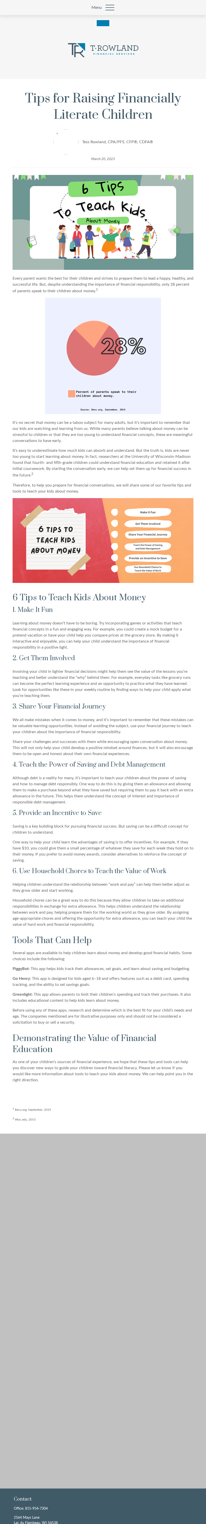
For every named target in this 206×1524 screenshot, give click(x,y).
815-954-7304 (36, 1508)
